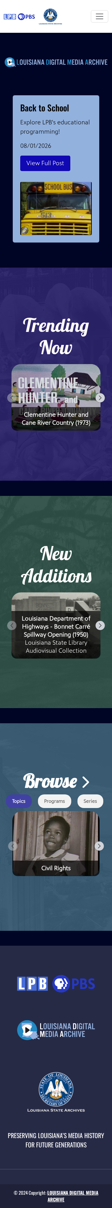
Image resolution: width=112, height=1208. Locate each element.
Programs (54, 801)
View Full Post (45, 163)
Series (90, 801)
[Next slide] (100, 397)
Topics (19, 801)
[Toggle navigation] (99, 16)
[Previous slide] (11, 397)
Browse (52, 781)
